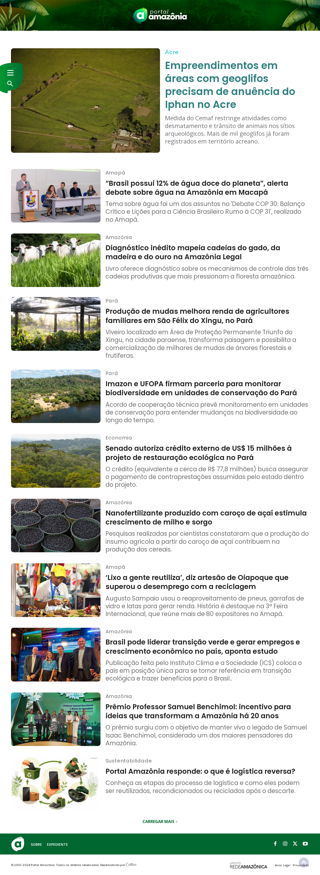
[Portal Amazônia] (160, 15)
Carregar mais (158, 821)
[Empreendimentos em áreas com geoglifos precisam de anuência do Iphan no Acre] (85, 100)
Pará (112, 300)
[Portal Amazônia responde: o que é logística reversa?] (55, 784)
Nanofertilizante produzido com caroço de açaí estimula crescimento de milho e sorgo (206, 517)
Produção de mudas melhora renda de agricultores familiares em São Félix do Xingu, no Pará (197, 315)
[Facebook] (275, 844)
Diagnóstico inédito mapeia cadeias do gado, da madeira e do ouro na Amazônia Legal (193, 252)
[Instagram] (285, 844)
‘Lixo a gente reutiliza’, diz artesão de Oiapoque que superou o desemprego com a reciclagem (197, 582)
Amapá (116, 172)
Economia (119, 437)
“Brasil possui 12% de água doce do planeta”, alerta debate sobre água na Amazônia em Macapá (197, 187)
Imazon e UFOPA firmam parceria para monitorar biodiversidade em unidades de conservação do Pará (201, 388)
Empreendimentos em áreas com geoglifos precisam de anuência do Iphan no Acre (230, 85)
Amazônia (119, 237)
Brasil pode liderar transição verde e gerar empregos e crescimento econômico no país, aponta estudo (203, 646)
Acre (172, 52)
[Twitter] (295, 844)
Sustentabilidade (129, 760)
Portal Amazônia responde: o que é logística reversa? (200, 771)
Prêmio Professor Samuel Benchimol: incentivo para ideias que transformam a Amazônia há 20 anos (198, 711)
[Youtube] (305, 844)
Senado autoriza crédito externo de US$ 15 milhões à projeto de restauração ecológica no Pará (199, 453)
